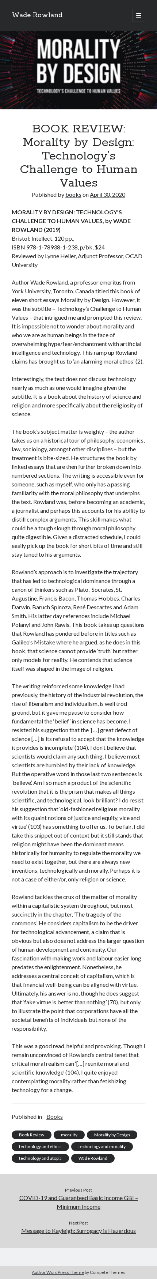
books (73, 194)
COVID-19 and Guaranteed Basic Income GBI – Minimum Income (78, 1202)
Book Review (31, 1134)
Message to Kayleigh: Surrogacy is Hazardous (78, 1230)
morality (69, 1134)
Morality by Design (112, 1134)
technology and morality (102, 1146)
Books (54, 1116)
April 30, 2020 (107, 194)
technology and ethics (40, 1146)
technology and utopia (40, 1158)
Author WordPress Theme (58, 1272)
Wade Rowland (37, 15)
